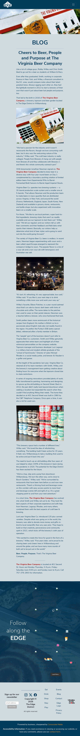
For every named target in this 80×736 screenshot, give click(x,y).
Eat (46, 690)
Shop (46, 699)
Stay (46, 703)
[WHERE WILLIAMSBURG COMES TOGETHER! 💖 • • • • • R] (66, 661)
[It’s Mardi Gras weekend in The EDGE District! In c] (66, 598)
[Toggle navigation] (73, 4)
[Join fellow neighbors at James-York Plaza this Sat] (45, 598)
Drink (46, 694)
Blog (59, 694)
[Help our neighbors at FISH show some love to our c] (66, 619)
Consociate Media (55, 725)
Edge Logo (59, 704)
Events (59, 690)
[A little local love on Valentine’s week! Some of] (45, 640)
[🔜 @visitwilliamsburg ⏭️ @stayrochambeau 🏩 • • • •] (66, 640)
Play (46, 708)
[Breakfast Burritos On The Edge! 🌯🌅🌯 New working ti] (45, 661)
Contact (59, 699)
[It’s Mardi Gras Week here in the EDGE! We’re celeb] (45, 619)
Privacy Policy (59, 712)
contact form (55, 732)
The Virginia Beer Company (41, 498)
